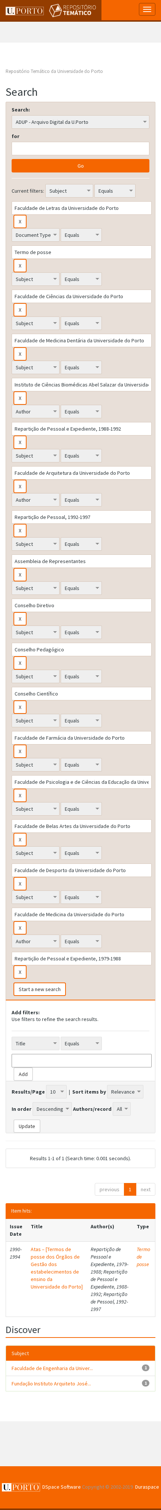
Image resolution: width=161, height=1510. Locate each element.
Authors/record (92, 1109)
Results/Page (28, 1091)
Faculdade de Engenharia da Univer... (52, 1368)
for (15, 136)
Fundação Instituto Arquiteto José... (51, 1383)
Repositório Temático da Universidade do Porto (54, 71)
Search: (21, 109)
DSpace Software (61, 1486)
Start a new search (40, 989)
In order (21, 1109)
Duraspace (147, 1486)
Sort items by (89, 1091)
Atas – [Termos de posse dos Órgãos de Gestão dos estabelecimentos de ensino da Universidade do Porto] (57, 1268)
